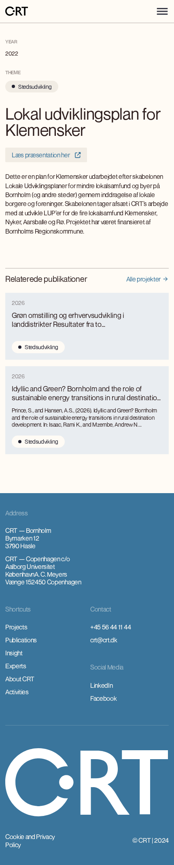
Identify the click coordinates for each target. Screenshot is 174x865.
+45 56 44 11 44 (110, 627)
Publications (21, 640)
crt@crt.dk (103, 640)
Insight (14, 653)
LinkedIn (101, 685)
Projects (16, 627)
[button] (162, 11)
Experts (15, 666)
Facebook (103, 698)
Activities (17, 692)
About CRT (19, 679)
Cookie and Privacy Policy (30, 841)
